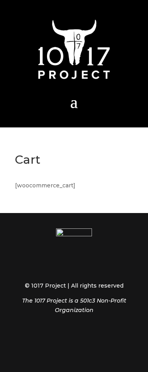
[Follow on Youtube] (95, 348)
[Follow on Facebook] (53, 348)
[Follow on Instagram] (74, 348)
